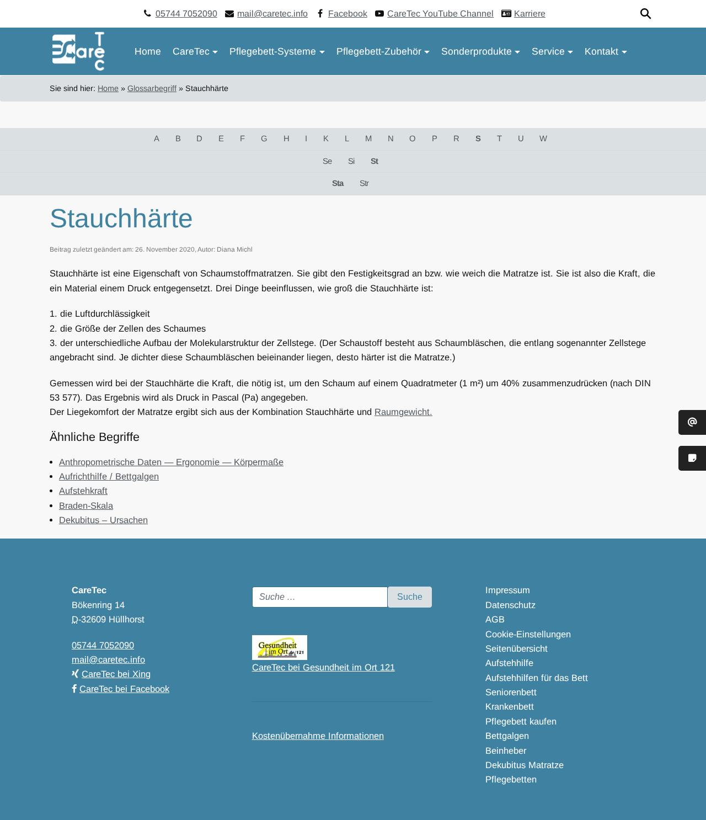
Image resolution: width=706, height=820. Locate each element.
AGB (495, 619)
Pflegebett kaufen (521, 721)
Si (351, 161)
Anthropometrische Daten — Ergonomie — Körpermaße (171, 462)
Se (327, 161)
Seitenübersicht (516, 648)
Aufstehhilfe (509, 663)
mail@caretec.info (272, 13)
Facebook (347, 13)
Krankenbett (509, 706)
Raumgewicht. (403, 412)
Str (364, 183)
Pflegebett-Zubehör (378, 51)
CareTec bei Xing (116, 674)
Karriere (529, 13)
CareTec (191, 51)
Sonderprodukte (476, 51)
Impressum (507, 590)
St (374, 161)
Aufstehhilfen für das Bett (536, 678)
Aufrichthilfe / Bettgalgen (109, 476)
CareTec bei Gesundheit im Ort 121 (323, 667)
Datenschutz (510, 605)
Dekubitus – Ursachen (103, 520)
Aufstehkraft (83, 491)
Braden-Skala (86, 505)
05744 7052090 (186, 13)
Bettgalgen (507, 736)
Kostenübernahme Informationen (318, 736)
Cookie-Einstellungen (528, 634)
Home (148, 51)
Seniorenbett (511, 692)
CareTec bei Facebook (124, 689)
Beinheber (505, 750)
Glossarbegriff (151, 88)
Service (548, 51)
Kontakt (601, 51)
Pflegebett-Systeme (272, 51)
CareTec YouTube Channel (440, 13)
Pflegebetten (511, 779)
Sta (337, 183)
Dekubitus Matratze (524, 765)
